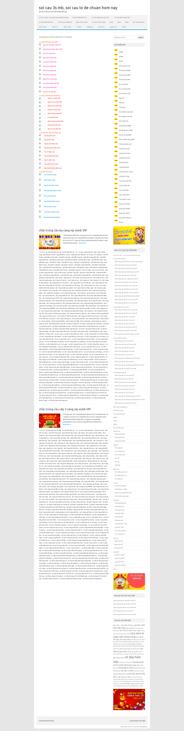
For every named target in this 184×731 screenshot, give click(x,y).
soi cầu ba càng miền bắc (60, 369)
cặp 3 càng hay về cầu (72, 443)
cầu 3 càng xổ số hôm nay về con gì (89, 316)
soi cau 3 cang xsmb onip (86, 364)
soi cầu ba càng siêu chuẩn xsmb (85, 566)
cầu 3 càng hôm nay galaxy (51, 293)
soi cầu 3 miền (127, 670)
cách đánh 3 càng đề (53, 265)
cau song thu (130, 628)
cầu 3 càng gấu (53, 290)
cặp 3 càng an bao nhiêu (53, 435)
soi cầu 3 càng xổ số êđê (85, 359)
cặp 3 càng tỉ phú (76, 458)
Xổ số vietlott (119, 448)
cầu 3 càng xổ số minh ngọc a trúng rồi (83, 496)
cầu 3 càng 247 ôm (98, 277)
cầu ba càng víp (96, 321)
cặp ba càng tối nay (93, 461)
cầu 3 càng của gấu (100, 288)
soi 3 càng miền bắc (86, 512)
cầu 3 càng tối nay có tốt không (65, 308)
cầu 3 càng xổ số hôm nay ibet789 (98, 313)
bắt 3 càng (97, 252)
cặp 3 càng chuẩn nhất (73, 438)
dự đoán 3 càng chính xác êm (79, 504)
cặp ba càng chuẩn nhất (65, 461)
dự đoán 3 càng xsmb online (79, 331)
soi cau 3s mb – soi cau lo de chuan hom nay (53, 17)
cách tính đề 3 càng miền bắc (82, 275)
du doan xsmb (135, 644)
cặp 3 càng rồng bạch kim (91, 453)
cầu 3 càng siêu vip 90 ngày (91, 484)
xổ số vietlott (123, 84)
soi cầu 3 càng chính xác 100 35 (73, 334)
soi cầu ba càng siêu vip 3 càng (67, 387)
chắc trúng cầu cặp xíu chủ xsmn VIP (126, 382)
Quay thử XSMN (124, 208)
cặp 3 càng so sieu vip (63, 458)
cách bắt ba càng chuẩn (56, 259)
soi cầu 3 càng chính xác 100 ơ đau (72, 336)
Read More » (83, 243)
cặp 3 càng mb (58, 448)
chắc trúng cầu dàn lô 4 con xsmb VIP (126, 303)
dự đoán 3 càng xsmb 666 (75, 509)
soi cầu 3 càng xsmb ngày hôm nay (67, 364)
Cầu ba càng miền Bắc (58, 321)
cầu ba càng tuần (85, 321)
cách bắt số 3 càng (67, 262)
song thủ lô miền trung (51, 212)
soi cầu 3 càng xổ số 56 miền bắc (88, 537)
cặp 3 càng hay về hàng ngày (89, 443)
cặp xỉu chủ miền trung (51, 185)
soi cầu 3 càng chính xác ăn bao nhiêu (83, 339)
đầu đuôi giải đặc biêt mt (52, 217)
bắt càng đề (46, 254)
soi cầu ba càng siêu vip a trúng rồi (88, 387)
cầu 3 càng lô (81, 293)
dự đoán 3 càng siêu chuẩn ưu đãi (89, 328)
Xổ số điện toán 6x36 (126, 112)
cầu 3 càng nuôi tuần (95, 300)
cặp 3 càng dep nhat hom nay (90, 438)
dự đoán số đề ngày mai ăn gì (136, 654)
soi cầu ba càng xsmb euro (83, 398)
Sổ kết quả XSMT (124, 79)
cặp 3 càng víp (87, 458)
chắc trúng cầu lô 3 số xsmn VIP (124, 392)
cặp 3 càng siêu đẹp (89, 456)
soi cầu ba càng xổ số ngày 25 (89, 395)
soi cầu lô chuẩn (139, 683)
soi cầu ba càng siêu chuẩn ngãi (96, 385)
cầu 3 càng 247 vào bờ (60, 280)
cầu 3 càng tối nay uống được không (72, 311)
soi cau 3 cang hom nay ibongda (77, 525)
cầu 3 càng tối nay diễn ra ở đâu (85, 308)
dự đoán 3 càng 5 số (72, 323)
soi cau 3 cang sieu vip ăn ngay (84, 532)
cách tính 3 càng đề (72, 272)
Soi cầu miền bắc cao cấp (100, 17)
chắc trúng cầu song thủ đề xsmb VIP (126, 327)
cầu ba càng (73, 499)
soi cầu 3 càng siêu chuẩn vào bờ (72, 352)
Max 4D (121, 102)
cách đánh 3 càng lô (67, 265)
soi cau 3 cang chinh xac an (62, 339)
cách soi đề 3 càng (60, 272)
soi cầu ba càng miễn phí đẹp (73, 372)
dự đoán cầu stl (135, 649)
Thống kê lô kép (124, 158)
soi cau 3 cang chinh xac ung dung (75, 341)
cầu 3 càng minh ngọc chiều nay (69, 298)
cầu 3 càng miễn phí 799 (78, 295)
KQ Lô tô (101, 27)
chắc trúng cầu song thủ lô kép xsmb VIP (127, 334)
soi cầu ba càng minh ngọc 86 (91, 377)
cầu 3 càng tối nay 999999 (47, 308)
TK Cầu (78, 27)
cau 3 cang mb (90, 293)
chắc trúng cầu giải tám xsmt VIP (124, 351)
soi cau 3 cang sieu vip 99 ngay (92, 352)
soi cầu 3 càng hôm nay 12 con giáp (56, 344)
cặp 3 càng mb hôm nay (87, 448)
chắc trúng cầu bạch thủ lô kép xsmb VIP (127, 272)
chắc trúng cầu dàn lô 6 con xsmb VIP (126, 310)
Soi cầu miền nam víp (46, 22)
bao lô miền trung (50, 206)
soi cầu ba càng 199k (45, 369)
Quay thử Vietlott (125, 217)
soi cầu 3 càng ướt (82, 535)
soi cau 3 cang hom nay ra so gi (90, 346)
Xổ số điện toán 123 (125, 116)
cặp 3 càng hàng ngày (65, 440)
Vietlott (55, 27)
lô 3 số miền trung (50, 196)
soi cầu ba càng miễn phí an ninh (53, 372)
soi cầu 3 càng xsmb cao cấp (79, 362)
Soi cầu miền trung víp (122, 17)
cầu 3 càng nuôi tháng (81, 300)
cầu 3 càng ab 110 (95, 280)
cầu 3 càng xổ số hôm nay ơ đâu (67, 316)
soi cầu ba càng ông (84, 382)
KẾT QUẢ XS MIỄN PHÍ (65, 22)
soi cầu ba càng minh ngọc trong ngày (65, 382)
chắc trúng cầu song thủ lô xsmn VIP (126, 403)
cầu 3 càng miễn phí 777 (62, 295)
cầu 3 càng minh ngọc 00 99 (50, 298)
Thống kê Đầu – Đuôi (126, 171)
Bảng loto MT (119, 544)
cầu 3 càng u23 (88, 311)
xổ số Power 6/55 (124, 93)
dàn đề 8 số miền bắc (125, 646)
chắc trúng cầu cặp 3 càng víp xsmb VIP (65, 409)
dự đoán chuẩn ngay (124, 649)
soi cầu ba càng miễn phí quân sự (86, 555)
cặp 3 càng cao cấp (67, 435)
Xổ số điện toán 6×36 (121, 472)
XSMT (121, 61)
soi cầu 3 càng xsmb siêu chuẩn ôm (81, 367)
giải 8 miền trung (49, 180)
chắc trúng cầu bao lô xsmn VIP (124, 379)
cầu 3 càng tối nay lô (70, 489)
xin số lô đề (140, 685)
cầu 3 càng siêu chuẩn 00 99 (71, 303)
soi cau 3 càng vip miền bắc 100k (59, 357)
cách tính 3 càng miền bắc (87, 272)
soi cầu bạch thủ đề (123, 677)
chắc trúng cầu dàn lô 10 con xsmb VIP (126, 299)
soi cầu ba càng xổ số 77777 (47, 395)
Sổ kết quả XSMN (124, 75)
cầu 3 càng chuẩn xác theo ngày (83, 288)
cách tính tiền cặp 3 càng (69, 433)
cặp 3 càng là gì (47, 448)
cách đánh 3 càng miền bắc (82, 265)
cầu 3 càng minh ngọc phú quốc (89, 298)
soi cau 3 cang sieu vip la (96, 354)
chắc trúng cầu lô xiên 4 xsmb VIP (125, 323)
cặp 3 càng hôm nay (92, 445)
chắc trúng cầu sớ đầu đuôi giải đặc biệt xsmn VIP (130, 399)
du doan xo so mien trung (121, 644)
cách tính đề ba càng (98, 275)
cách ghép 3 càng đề (74, 270)
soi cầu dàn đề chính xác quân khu (125, 679)
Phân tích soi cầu (82, 22)
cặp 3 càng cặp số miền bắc (82, 435)
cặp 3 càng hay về (59, 443)
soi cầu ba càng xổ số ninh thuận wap (75, 576)
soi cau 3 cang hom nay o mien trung (69, 346)
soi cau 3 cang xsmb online (77, 545)
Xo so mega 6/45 (124, 89)
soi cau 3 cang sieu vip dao (61, 354)
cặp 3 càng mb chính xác (71, 448)
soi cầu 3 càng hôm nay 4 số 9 (77, 344)
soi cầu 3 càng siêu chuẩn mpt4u (51, 352)
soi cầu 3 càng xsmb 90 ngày (60, 362)
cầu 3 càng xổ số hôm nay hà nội (76, 313)
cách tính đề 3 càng (66, 275)
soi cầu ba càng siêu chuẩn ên (51, 385)
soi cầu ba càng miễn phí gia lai (92, 372)
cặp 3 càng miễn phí (67, 450)
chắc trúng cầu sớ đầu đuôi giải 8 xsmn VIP (128, 396)
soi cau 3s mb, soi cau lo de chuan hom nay (78, 7)
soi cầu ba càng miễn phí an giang (71, 550)
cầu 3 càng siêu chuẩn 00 (53, 303)
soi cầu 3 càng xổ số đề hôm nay (67, 359)
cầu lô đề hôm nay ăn (136, 639)
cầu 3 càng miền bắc (54, 476)
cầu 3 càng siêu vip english (76, 305)
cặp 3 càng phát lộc (51, 453)
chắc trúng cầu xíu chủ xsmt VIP (124, 361)
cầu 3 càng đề (43, 290)
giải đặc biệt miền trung (52, 201)
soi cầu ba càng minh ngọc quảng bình (79, 560)
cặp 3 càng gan (52, 440)
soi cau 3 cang (59, 334)
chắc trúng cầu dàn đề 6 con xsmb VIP (126, 285)
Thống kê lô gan (124, 148)
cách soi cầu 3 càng (98, 270)
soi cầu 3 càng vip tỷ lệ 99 (97, 357)
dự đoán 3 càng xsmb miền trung (59, 331)
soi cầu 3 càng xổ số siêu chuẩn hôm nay (79, 540)
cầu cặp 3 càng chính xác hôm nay (59, 502)
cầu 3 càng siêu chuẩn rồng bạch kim (91, 303)
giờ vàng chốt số (119, 658)
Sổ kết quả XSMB (124, 70)
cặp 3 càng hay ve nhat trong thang (55, 445)
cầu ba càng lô (45, 321)
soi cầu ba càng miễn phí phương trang (93, 375)
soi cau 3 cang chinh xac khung (54, 341)
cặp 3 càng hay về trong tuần (76, 445)
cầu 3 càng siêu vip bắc (60, 305)
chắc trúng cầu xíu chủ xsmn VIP (124, 375)
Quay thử (113, 27)
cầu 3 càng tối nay (102, 305)
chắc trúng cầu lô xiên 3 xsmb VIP (125, 320)
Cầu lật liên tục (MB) (126, 130)
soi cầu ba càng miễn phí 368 (78, 369)
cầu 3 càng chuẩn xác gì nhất (64, 288)
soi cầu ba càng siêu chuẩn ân (69, 563)
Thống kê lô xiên (124, 153)
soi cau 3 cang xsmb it (49, 364)
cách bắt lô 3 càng (54, 262)
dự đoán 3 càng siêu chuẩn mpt (76, 507)
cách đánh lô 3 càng (82, 267)
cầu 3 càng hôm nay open (68, 293)
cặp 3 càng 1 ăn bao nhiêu (93, 433)
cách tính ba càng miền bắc (51, 275)
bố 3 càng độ (98, 254)
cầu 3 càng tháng (91, 305)
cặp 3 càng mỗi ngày (80, 450)
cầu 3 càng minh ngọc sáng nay (48, 481)
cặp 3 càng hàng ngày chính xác (82, 440)
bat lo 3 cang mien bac (58, 254)
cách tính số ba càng (54, 433)
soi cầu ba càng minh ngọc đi (88, 380)
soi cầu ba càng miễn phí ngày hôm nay (85, 553)
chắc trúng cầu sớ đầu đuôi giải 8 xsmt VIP (127, 358)
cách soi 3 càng (86, 270)
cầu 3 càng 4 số (84, 280)
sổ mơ (124, 27)
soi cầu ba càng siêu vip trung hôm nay (54, 392)
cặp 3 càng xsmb (52, 461)
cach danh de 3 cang (97, 262)
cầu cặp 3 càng (97, 499)
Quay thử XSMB (124, 204)
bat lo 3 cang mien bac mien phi (76, 254)
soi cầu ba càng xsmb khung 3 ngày (70, 578)
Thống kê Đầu (123, 162)
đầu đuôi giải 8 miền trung (52, 190)
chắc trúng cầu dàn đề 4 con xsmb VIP (126, 282)
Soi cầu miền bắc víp (79, 17)
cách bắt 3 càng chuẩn (51, 257)
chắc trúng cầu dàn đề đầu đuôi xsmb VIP (127, 296)
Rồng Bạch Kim (125, 668)
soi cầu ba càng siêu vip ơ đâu (68, 571)
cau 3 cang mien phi (48, 295)
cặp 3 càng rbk (77, 453)
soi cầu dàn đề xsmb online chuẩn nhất (128, 681)
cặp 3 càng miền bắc (101, 448)
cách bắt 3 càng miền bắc (91, 257)
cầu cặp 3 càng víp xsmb (94, 502)
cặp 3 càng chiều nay (98, 435)
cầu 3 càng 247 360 (86, 277)
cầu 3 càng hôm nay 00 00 (80, 290)
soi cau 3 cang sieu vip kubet (79, 354)
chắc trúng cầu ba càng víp (57, 323)
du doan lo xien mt (127, 641)
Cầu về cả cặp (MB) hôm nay (123, 492)
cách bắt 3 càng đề (64, 257)
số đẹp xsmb (49, 334)
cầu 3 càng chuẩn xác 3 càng (89, 285)
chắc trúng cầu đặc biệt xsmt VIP (124, 347)
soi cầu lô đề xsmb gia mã (119, 685)
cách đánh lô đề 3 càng (60, 270)
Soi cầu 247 (137, 671)
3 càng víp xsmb (99, 430)
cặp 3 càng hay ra (98, 440)
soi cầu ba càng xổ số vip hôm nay (63, 398)
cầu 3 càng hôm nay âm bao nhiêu (62, 473)
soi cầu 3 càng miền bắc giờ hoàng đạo (61, 349)
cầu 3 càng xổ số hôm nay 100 (70, 491)
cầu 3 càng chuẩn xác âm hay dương (54, 471)
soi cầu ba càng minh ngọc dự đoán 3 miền (85, 558)
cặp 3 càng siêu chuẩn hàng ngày (71, 456)
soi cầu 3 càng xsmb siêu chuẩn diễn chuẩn (57, 367)
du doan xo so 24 (138, 641)
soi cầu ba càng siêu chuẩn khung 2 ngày (73, 385)
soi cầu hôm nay (128, 683)
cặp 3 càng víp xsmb (98, 458)
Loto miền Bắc (124, 190)
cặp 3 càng (81, 433)
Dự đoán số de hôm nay (133, 651)
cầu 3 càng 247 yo (73, 280)
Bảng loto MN (119, 548)
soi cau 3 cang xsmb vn (100, 367)
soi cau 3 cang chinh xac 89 (76, 517)
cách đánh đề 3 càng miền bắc (52, 267)
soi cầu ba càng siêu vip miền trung (81, 390)
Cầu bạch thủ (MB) (125, 125)
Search (141, 37)
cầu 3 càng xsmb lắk (78, 318)
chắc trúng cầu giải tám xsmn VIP (125, 389)
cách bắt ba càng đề (71, 259)
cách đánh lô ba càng (45, 270)
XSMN (127, 22)
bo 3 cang (90, 254)
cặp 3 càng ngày (93, 450)
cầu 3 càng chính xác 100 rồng (51, 285)
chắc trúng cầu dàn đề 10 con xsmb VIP (126, 292)
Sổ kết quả (42, 27)
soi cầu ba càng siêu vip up (75, 392)
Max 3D (121, 98)
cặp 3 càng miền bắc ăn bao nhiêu (49, 450)
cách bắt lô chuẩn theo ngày (129, 630)
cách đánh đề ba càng (68, 267)
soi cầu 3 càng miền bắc (71, 527)
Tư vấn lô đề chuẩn (98, 22)
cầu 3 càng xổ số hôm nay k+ (48, 316)
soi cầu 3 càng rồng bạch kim (83, 349)
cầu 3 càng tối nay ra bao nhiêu (50, 311)
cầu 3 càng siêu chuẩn (87, 481)
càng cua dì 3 (68, 277)
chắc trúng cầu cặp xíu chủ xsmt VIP (125, 344)
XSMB (111, 22)
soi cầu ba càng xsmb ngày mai (57, 400)
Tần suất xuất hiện (125, 181)
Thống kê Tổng (124, 176)
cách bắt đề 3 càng (97, 259)
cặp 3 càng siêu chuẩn (53, 456)
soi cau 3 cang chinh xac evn (65, 519)
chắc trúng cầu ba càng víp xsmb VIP (63, 230)
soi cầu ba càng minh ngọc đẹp (69, 380)
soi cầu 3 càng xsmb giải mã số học (72, 543)
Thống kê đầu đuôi (125, 144)
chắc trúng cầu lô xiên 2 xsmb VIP (125, 316)
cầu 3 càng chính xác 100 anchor (59, 282)
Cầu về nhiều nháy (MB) (126, 139)
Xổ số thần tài (123, 121)
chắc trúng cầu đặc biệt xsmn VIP (125, 385)
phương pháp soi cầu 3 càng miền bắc (67, 512)
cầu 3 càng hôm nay (65, 290)
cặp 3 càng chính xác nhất (58, 438)
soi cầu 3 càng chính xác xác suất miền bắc (61, 522)
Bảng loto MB (119, 541)
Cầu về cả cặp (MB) (125, 135)
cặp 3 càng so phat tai (48, 458)
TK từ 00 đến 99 (124, 185)
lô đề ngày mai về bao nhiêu (126, 662)
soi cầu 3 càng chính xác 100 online (95, 336)
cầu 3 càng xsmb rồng (92, 318)
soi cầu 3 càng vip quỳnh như (79, 357)
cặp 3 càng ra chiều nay (65, 453)
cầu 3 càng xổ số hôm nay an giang (55, 313)
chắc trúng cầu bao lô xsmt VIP (124, 341)
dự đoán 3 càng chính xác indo (61, 326)
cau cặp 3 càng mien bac (78, 502)
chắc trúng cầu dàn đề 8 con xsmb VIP (126, 289)
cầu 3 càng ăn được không (52, 466)
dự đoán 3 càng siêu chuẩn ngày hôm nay (65, 328)
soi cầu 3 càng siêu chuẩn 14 (73, 530)
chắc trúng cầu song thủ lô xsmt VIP (125, 368)
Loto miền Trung (124, 199)
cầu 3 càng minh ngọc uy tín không (62, 300)
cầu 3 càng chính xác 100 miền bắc (80, 282)
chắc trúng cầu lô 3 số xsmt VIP (124, 354)
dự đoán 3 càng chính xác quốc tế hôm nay (85, 326)
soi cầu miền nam (131, 686)
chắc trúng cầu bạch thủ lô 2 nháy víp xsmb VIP (129, 261)
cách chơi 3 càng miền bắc (82, 262)
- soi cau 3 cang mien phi (85, 252)
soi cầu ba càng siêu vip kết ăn (60, 390)
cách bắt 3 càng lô (76, 257)
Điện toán (67, 27)
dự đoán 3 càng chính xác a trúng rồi (91, 323)
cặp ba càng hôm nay (79, 461)
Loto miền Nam (124, 194)
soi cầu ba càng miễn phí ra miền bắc (69, 377)
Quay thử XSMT (124, 213)
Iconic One (123, 726)
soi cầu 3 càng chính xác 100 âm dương (96, 334)
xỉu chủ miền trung (50, 174)
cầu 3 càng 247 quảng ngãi (65, 463)
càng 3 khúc (59, 277)
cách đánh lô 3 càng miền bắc (98, 267)
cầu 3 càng (76, 277)
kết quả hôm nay (139, 22)
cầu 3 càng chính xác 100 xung (71, 285)
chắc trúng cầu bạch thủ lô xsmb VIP (126, 275)
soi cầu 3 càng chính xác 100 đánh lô (50, 336)
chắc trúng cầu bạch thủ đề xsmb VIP (126, 268)
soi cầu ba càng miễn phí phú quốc (69, 375)
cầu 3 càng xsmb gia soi (64, 318)
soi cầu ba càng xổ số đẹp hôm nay (68, 395)
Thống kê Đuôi (124, 167)
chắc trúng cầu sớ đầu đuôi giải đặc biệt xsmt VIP (130, 365)
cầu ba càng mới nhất (72, 321)
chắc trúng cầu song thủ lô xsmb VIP (126, 330)
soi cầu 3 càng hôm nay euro (96, 344)
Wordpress (143, 726)
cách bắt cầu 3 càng (84, 259)
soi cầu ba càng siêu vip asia (77, 568)
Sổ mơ (121, 222)
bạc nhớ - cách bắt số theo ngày (125, 625)
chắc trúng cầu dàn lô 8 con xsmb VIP (126, 313)
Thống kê (89, 27)
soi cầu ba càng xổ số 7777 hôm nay (95, 392)
